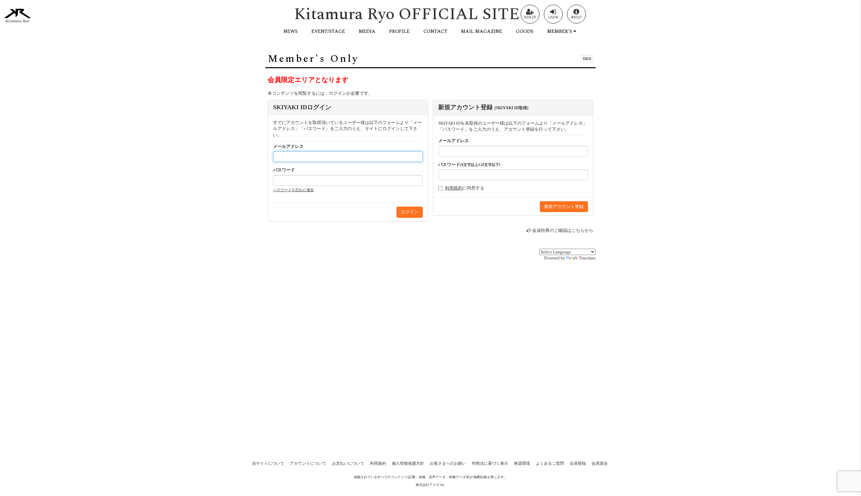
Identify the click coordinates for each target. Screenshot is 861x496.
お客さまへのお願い (448, 463)
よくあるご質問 (550, 463)
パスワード (284, 169)
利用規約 (453, 188)
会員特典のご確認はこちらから (562, 230)
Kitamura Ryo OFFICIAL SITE (407, 14)
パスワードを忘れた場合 (293, 190)
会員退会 (600, 463)
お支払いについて (348, 463)
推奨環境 (522, 463)
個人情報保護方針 (408, 463)
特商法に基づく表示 (490, 463)
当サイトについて (268, 463)
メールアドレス (288, 146)
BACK (587, 58)
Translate (587, 257)
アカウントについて (308, 463)
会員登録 (578, 463)
